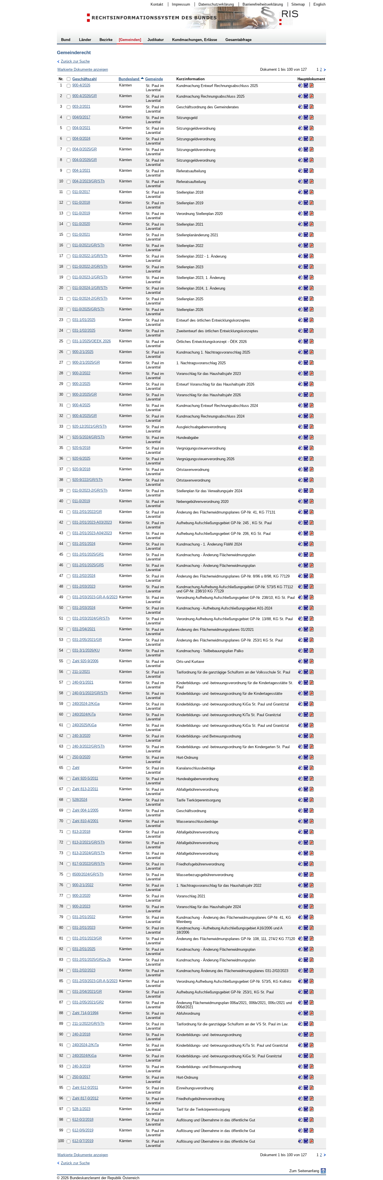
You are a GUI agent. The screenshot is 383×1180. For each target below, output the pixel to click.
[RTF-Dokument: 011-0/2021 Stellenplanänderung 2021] (306, 234)
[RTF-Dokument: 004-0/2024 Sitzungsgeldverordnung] (306, 138)
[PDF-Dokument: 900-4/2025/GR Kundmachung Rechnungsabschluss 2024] (311, 416)
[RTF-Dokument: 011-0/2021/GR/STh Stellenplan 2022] (306, 245)
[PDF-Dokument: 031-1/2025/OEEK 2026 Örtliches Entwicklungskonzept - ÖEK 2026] (311, 341)
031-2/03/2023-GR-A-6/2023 (94, 597)
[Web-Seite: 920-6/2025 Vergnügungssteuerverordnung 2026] (300, 458)
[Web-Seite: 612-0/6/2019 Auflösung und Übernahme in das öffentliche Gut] (300, 1130)
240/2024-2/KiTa (85, 1045)
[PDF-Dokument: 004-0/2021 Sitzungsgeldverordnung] (311, 128)
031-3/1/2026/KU (86, 650)
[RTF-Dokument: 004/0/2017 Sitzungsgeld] (306, 117)
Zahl (75, 768)
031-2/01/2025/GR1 (88, 554)
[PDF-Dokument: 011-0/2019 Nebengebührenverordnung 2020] (311, 501)
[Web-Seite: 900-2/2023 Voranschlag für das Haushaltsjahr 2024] (300, 906)
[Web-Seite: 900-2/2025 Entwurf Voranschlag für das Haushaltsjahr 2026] (300, 384)
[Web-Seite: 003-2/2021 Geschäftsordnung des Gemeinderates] (300, 106)
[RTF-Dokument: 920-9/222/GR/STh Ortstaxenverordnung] (306, 480)
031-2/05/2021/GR (87, 640)
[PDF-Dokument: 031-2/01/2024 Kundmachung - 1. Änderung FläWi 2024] (311, 544)
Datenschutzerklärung (214, 4)
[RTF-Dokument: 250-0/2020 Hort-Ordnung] (306, 757)
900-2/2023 (81, 906)
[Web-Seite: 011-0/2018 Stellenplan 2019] (300, 202)
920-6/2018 (81, 448)
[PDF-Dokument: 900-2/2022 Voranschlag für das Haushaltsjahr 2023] (311, 373)
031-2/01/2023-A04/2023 (92, 533)
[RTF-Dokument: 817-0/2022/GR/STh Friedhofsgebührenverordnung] (306, 863)
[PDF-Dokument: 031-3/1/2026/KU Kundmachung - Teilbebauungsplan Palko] (311, 650)
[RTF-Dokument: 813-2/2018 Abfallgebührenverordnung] (306, 832)
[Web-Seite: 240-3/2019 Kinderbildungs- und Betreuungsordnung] (300, 1066)
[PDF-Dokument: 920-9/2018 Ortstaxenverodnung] (311, 469)
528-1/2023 (81, 1109)
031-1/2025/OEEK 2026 (91, 341)
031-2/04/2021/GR (87, 991)
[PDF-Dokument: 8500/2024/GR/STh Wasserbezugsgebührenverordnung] (311, 874)
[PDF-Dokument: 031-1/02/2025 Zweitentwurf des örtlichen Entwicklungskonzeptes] (311, 330)
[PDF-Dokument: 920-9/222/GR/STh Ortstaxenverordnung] (311, 480)
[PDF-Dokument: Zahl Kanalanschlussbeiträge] (311, 768)
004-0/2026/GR (84, 160)
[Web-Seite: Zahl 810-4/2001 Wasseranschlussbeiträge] (300, 821)
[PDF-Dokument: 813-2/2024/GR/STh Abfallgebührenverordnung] (311, 853)
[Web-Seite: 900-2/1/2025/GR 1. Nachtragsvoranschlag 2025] (300, 362)
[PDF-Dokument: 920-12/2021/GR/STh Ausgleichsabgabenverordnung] (311, 426)
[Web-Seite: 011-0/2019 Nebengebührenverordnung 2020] (300, 501)
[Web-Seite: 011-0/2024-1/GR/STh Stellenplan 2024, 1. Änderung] (300, 288)
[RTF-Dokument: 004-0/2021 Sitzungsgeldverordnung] (306, 128)
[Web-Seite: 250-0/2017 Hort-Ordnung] (300, 1077)
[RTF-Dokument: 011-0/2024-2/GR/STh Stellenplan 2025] (306, 298)
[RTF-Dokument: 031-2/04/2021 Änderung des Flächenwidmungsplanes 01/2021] (306, 629)
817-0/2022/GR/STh (88, 863)
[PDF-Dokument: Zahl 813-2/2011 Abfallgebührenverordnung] (311, 789)
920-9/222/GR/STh (87, 480)
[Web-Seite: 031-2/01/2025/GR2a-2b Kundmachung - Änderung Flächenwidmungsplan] (300, 959)
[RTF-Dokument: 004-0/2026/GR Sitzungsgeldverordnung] (306, 160)
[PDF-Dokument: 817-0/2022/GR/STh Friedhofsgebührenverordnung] (311, 863)
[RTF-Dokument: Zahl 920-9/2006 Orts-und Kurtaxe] (306, 661)
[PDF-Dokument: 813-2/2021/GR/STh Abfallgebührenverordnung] (311, 842)
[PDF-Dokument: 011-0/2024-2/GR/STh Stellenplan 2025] (311, 298)
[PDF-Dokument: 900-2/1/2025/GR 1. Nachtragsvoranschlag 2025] (311, 362)
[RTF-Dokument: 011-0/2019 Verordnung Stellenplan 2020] (306, 213)
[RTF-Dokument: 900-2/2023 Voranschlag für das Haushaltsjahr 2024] (306, 906)
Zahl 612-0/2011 (85, 1087)
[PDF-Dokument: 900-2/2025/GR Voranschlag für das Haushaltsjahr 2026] (311, 394)
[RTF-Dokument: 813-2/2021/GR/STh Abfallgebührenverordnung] (306, 842)
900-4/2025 (81, 405)
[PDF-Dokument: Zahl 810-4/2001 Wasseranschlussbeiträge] (311, 821)
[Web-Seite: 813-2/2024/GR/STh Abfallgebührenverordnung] (300, 853)
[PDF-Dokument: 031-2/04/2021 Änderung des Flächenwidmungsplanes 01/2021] (311, 629)
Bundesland (129, 79)
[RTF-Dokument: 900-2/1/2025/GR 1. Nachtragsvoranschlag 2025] (306, 362)
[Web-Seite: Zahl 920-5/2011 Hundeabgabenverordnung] (300, 778)
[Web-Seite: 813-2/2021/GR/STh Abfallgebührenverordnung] (300, 842)
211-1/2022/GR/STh (88, 1023)
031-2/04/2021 (83, 629)
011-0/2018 (81, 202)
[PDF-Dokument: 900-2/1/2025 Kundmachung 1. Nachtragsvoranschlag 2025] (311, 352)
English (319, 4)
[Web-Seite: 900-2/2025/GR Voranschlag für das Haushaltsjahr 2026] (300, 394)
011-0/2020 (81, 224)
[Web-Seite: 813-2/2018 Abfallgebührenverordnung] (300, 832)
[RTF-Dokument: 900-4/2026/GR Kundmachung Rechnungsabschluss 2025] (306, 96)
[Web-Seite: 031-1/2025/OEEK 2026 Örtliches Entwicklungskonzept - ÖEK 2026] (300, 341)
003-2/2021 (81, 106)
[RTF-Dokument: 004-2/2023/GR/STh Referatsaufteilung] (306, 181)
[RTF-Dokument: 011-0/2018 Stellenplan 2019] (306, 202)
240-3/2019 (81, 1066)
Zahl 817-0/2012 (85, 1098)
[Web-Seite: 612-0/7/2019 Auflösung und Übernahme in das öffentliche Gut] (300, 1141)
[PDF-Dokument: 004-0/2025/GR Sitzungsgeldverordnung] (311, 149)
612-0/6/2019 (82, 1130)
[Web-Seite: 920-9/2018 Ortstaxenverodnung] (300, 469)
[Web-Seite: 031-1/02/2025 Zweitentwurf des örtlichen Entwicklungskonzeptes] (300, 330)
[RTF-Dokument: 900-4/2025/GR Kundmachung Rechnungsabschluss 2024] (306, 416)
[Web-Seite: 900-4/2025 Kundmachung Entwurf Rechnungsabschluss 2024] (300, 405)
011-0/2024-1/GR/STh (89, 288)
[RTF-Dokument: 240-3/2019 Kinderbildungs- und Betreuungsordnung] (306, 1066)
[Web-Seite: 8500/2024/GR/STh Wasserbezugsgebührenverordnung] (300, 874)
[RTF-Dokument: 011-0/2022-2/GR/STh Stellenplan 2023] (306, 266)
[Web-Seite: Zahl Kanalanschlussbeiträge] (300, 768)
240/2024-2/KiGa (86, 704)
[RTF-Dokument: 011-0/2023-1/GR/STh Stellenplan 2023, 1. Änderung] (306, 277)
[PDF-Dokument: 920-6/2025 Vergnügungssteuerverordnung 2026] (311, 458)
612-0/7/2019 (82, 1141)
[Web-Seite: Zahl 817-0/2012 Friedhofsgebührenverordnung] (300, 1098)
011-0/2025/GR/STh (88, 309)
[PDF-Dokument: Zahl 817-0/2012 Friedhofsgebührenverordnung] (311, 1098)
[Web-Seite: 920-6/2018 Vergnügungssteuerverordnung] (300, 448)
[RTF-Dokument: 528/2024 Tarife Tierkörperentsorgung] (306, 800)
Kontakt (155, 4)
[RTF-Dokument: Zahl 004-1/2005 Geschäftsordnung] (306, 810)
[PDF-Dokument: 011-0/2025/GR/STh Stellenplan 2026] (311, 309)
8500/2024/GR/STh (87, 874)
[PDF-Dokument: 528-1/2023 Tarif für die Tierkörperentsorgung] (311, 1109)
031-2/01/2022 (83, 917)
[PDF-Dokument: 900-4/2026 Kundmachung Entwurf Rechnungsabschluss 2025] (311, 85)
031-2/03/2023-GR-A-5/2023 (94, 981)
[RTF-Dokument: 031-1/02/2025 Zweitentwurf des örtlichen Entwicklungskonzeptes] (306, 330)
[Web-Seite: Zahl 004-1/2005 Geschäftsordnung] (300, 810)
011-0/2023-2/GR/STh (89, 490)
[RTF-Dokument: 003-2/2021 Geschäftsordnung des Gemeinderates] (306, 106)
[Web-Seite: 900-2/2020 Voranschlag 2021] (300, 895)
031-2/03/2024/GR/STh (91, 618)
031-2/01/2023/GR (87, 938)
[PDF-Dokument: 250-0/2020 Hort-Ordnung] (311, 757)
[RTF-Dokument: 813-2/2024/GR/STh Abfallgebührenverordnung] (306, 853)
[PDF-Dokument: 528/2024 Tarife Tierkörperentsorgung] (311, 800)
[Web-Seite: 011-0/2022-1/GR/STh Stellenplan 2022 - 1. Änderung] (300, 256)
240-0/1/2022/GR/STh (90, 693)
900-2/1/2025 (82, 352)
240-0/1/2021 (82, 682)
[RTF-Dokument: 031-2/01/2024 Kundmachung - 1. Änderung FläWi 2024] (306, 544)
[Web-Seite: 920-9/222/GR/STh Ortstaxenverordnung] (300, 480)
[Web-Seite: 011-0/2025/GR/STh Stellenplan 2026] (300, 309)
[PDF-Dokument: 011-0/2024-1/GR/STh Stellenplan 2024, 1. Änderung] (311, 288)
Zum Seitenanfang (304, 1171)
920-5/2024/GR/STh (88, 437)
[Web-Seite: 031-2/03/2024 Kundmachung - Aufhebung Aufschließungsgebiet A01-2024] (300, 608)
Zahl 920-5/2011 (85, 778)
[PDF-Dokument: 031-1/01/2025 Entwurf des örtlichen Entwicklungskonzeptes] (311, 320)
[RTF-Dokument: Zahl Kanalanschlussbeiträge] (306, 768)
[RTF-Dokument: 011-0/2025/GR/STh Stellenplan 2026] (306, 309)
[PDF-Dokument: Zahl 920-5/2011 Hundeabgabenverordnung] (311, 778)
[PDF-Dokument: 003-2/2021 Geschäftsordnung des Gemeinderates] (311, 106)
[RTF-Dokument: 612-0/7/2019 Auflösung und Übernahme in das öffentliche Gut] (306, 1141)
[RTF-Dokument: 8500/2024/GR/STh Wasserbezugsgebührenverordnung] (306, 874)
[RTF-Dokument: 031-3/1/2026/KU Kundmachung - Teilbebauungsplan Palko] (306, 650)
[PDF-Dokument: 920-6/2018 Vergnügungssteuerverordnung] (311, 448)
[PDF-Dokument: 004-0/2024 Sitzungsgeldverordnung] (311, 138)
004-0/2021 (81, 128)
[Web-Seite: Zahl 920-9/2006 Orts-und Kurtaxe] (300, 661)
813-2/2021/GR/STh (88, 842)
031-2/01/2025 (83, 949)
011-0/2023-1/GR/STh (89, 277)
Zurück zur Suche (73, 61)
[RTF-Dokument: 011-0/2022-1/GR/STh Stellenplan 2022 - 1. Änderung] (306, 256)
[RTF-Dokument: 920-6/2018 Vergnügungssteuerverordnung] (306, 448)
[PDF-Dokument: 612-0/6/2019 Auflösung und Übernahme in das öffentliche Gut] (311, 1130)
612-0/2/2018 (82, 1119)
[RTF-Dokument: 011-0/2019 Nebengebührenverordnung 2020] (306, 501)
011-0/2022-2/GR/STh (89, 266)
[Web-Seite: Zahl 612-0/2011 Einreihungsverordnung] (300, 1087)
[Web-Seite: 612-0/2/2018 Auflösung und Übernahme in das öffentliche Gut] (300, 1119)
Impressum (179, 4)
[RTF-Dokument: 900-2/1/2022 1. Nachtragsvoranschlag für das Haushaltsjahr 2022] (306, 885)
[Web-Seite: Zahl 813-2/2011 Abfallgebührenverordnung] (300, 789)
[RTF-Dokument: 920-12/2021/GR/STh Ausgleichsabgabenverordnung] (306, 426)
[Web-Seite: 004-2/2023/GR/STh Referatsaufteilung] (300, 181)
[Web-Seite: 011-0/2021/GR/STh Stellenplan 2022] (300, 245)
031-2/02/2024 (83, 576)
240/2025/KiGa (84, 725)
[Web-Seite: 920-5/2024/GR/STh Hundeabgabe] (300, 437)
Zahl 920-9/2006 (85, 661)
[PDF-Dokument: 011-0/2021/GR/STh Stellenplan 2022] (311, 245)
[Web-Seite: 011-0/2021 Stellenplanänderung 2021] (300, 234)
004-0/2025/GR (84, 149)
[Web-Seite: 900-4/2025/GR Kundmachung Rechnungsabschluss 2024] (300, 416)
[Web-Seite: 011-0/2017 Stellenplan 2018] (300, 192)
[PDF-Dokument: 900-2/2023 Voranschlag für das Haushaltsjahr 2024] (311, 906)
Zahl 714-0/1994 (85, 1013)
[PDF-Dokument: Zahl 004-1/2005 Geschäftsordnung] (311, 810)
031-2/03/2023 (83, 586)
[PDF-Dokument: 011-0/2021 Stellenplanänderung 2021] (311, 234)
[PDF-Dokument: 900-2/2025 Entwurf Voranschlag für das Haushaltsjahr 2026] (311, 384)
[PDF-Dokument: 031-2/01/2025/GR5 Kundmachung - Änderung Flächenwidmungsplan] (311, 565)
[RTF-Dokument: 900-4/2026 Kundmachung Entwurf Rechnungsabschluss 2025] (306, 85)
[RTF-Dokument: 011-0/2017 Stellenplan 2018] (306, 192)
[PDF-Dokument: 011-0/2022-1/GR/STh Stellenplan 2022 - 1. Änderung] (311, 256)
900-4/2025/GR (84, 416)
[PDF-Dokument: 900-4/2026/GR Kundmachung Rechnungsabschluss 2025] (311, 96)
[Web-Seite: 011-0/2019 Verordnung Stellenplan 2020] (300, 213)
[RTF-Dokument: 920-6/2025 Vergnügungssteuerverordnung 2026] (306, 458)
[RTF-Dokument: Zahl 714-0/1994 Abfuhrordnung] (306, 1013)
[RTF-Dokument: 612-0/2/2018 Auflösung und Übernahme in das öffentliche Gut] (306, 1119)
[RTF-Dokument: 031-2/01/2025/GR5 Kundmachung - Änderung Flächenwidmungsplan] (306, 565)
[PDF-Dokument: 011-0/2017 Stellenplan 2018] (311, 192)
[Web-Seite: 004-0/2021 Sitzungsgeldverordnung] (300, 128)
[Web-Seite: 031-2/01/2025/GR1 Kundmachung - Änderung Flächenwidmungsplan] (300, 554)
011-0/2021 (81, 234)
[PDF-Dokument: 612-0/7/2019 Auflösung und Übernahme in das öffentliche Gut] (311, 1141)
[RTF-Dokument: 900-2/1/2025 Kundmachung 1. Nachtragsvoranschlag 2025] (306, 352)
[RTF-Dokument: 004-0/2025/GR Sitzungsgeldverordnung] (306, 149)
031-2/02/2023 (83, 970)
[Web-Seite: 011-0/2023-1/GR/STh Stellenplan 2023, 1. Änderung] (300, 277)
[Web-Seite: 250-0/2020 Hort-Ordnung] (300, 757)
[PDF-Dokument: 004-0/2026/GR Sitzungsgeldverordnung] (311, 160)
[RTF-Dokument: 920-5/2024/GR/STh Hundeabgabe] (306, 437)
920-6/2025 (81, 458)
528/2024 (79, 800)
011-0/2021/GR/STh (88, 245)
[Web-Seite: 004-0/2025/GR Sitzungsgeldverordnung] (300, 149)
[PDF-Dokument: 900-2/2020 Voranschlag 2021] (311, 895)
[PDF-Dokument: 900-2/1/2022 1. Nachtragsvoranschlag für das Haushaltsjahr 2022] (311, 885)
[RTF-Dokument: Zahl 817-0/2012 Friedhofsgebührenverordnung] (306, 1098)
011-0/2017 (81, 192)
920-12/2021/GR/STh (89, 426)
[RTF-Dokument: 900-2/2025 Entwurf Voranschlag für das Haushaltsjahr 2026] (306, 384)
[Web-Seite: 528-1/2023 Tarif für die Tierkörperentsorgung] (300, 1109)
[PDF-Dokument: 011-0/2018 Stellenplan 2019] (311, 202)
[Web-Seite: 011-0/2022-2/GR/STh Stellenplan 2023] (300, 266)
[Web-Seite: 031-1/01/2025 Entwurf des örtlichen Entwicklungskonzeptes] (300, 320)
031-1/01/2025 (83, 320)
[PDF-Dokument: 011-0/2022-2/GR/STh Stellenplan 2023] (311, 266)
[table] (191, 612)
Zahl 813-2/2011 (85, 789)
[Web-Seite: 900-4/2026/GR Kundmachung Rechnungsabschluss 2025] (300, 96)
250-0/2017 (81, 1077)
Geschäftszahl (84, 79)
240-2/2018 (81, 1034)
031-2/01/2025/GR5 (88, 565)
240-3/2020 (81, 736)
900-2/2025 (81, 384)
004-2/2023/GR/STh (88, 181)
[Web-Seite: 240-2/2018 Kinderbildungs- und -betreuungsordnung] (300, 1034)
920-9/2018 (81, 469)
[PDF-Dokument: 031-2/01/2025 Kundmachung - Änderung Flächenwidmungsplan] (311, 949)
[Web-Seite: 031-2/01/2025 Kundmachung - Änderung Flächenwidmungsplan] (300, 949)
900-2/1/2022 (82, 885)
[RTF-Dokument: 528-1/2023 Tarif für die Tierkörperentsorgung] (306, 1109)
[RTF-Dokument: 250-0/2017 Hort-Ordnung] (306, 1077)
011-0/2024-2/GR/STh (89, 298)
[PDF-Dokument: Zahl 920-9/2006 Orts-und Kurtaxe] (311, 661)
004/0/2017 (81, 117)
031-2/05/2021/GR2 (88, 1002)
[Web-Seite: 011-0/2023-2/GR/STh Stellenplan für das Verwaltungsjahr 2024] (300, 490)
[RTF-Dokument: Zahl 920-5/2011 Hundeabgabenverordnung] (306, 778)
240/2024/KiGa (84, 1055)
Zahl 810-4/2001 (85, 821)
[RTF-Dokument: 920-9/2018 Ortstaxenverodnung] (306, 469)
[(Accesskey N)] (324, 69)
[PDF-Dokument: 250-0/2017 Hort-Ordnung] (311, 1077)
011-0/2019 (81, 213)
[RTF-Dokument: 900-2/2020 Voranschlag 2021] (306, 895)
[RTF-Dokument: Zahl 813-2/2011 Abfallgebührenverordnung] (306, 789)
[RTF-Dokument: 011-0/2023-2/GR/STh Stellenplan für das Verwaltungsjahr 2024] (306, 490)
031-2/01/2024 (83, 544)
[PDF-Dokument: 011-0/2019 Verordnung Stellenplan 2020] (311, 213)
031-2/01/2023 (83, 927)
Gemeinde (154, 79)
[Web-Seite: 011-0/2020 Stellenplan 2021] (300, 224)
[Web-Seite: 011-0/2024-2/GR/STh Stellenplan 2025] (300, 298)
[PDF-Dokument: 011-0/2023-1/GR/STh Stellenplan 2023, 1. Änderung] (311, 277)
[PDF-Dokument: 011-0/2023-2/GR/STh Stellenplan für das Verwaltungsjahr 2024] (311, 490)
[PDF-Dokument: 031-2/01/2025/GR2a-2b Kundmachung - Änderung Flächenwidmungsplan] (311, 959)
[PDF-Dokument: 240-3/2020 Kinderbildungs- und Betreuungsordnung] (311, 736)
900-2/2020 (81, 895)
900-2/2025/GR (84, 394)
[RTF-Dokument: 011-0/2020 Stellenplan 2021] (306, 224)
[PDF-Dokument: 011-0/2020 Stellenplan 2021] (311, 224)
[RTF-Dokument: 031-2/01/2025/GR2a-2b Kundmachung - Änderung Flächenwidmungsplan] (306, 959)
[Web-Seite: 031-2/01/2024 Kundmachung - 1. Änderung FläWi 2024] (300, 544)
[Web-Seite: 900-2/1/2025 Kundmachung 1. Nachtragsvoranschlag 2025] (300, 352)
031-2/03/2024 (83, 608)
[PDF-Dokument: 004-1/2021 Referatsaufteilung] (311, 170)
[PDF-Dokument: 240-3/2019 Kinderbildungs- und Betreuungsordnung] (311, 1066)
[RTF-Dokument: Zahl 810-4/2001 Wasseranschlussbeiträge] (306, 821)
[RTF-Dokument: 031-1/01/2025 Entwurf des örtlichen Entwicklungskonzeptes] (306, 320)
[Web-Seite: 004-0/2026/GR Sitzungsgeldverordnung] (300, 160)
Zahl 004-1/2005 (85, 810)
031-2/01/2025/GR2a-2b (91, 959)
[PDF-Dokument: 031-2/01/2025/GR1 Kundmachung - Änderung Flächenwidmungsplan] (311, 554)
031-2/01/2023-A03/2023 (92, 522)
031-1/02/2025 (83, 330)
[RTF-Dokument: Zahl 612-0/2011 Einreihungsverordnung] (306, 1087)
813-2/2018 (81, 832)
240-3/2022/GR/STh (88, 746)
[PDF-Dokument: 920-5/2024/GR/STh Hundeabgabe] (311, 437)
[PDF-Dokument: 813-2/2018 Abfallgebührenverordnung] (311, 832)
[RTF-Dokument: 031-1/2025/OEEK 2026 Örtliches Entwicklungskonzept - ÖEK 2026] (306, 341)
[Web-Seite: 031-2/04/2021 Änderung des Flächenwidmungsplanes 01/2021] (300, 629)
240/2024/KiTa (84, 714)
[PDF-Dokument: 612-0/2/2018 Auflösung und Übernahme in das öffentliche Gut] (311, 1119)
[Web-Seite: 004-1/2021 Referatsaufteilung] (300, 170)
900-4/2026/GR (84, 96)
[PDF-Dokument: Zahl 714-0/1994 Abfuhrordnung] (311, 1013)
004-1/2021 (81, 170)
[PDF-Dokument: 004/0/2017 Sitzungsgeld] (311, 117)
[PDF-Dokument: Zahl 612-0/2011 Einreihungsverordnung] (311, 1087)
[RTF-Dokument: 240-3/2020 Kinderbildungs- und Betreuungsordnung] (306, 736)
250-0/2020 (81, 757)
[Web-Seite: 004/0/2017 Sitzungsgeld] (300, 117)
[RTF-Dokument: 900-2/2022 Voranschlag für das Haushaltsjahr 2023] (306, 373)
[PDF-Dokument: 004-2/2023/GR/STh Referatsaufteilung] (311, 181)
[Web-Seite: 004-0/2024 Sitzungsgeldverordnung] (300, 138)
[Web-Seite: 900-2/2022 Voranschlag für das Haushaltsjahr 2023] (300, 373)
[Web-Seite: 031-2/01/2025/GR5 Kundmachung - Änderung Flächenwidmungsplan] (300, 565)
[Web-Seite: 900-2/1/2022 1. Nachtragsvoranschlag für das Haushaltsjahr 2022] (300, 885)
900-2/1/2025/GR (86, 362)
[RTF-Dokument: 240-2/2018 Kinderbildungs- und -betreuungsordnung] (306, 1034)
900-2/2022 (81, 373)
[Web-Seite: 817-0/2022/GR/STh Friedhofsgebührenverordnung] (300, 863)
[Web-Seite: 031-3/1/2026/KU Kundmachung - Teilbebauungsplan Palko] (300, 650)
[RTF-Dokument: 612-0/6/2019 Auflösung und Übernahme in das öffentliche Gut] (306, 1130)
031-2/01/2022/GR (87, 512)
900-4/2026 (81, 85)
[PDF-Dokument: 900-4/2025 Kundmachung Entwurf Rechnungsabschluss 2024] (311, 405)
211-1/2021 (81, 672)
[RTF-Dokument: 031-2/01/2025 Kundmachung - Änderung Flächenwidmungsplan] (306, 949)
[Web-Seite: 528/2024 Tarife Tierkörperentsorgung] (300, 800)
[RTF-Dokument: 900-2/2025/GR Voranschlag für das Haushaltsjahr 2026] (306, 394)
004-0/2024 (81, 138)
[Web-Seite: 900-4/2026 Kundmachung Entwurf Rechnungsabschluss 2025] (300, 85)
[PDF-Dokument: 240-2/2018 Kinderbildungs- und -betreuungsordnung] (311, 1034)
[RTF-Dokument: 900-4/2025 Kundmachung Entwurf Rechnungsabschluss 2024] (306, 405)
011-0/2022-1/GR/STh (89, 256)
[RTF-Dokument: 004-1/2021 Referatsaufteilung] (306, 170)
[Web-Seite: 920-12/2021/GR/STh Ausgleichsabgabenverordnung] (300, 426)
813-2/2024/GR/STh (88, 853)
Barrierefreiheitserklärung (261, 4)
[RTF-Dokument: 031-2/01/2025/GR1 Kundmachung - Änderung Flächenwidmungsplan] (306, 554)
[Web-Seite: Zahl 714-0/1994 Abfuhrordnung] (300, 1013)
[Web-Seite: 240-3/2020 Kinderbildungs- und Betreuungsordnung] (300, 736)
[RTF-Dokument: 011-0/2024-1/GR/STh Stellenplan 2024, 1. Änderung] (306, 288)
